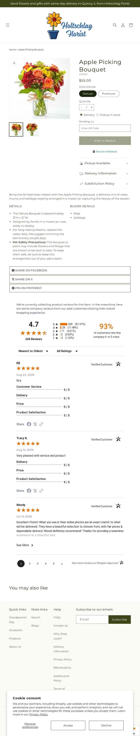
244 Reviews (38, 339)
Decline (106, 725)
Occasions (15, 630)
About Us (15, 646)
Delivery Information (61, 649)
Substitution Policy (61, 678)
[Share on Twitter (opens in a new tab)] (35, 424)
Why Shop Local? (60, 636)
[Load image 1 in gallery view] (16, 129)
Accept (68, 725)
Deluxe (88, 93)
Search (35, 617)
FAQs (57, 617)
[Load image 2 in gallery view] (32, 129)
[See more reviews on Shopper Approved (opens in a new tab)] (41, 424)
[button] (8, 25)
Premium (109, 93)
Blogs (35, 625)
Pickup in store (110, 115)
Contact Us (61, 625)
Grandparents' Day (18, 620)
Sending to (92, 121)
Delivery (89, 115)
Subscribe (119, 619)
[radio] (70, 324)
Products (15, 638)
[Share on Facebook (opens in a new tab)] (29, 424)
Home (12, 49)
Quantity (85, 101)
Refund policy (62, 667)
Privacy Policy (38, 714)
